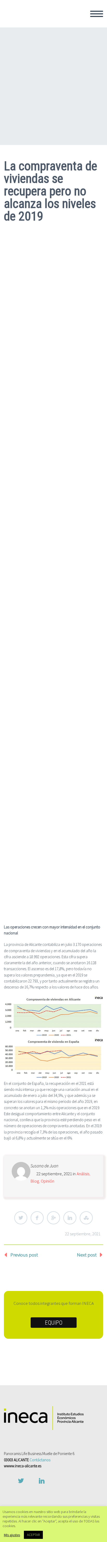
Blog (34, 1181)
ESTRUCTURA (69, 51)
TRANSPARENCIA (72, 58)
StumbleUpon (86, 1217)
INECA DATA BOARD (75, 86)
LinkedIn (69, 1217)
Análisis (83, 1174)
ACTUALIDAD (68, 93)
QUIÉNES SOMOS (72, 23)
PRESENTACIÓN (71, 37)
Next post (87, 1255)
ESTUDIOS (65, 79)
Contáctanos (40, 1459)
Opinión (47, 1181)
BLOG (60, 115)
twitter (21, 1480)
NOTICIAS (65, 107)
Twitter (20, 1217)
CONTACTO (66, 122)
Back (60, 30)
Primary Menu (96, 14)
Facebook (37, 1217)
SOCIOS (63, 44)
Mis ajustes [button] (12, 1535)
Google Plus (53, 1217)
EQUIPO (53, 1322)
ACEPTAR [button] (33, 1535)
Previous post (24, 1255)
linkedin (41, 1480)
